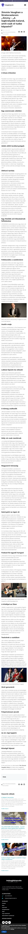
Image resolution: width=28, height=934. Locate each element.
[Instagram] (9, 922)
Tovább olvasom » (5, 808)
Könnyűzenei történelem (10, 32)
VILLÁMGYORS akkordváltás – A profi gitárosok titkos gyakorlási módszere (13, 827)
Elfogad (4, 931)
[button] (25, 5)
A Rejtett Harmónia (7, 797)
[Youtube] (6, 922)
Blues (4, 32)
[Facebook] (3, 922)
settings (12, 929)
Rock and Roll (5, 34)
